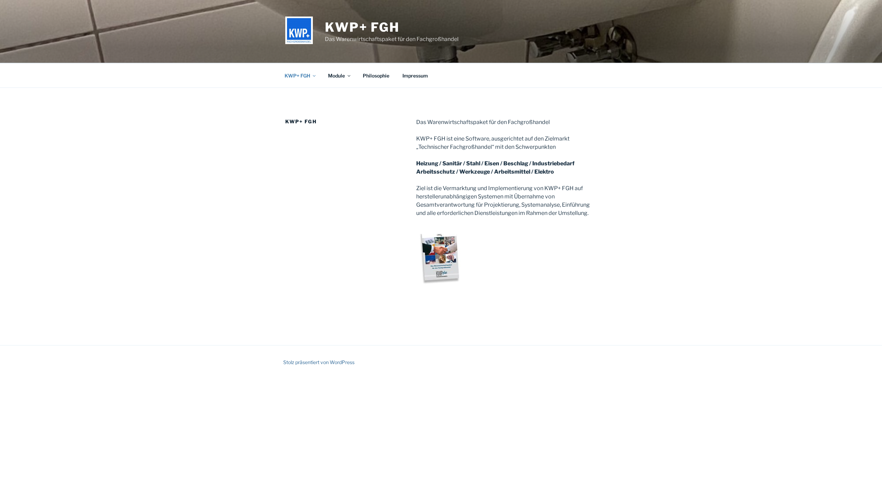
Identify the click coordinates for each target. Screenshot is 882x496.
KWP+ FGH (362, 27)
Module (336, 76)
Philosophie (376, 76)
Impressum (415, 76)
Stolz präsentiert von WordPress (319, 362)
